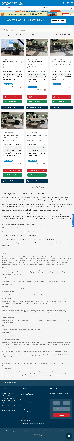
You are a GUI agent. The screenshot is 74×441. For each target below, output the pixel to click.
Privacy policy (24, 415)
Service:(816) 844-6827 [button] (9, 407)
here (32, 336)
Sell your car (24, 400)
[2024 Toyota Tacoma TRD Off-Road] (61, 47)
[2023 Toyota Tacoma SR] (12, 47)
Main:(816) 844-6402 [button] (8, 402)
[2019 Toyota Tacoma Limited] (37, 47)
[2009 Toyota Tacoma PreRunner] (37, 120)
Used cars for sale (26, 403)
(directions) (60, 264)
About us (23, 397)
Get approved (24, 409)
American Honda (25, 420)
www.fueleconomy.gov (14, 274)
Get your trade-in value (14, 96)
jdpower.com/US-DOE (57, 375)
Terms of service (25, 418)
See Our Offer (58, 20)
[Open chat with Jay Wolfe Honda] (69, 436)
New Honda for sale (26, 394)
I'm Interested (11, 101)
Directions (23, 406)
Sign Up (61, 415)
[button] (64, 3)
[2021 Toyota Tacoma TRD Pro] (12, 120)
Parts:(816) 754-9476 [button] (8, 411)
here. (54, 336)
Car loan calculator (26, 412)
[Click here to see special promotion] (37, 11)
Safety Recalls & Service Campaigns (32, 423)
